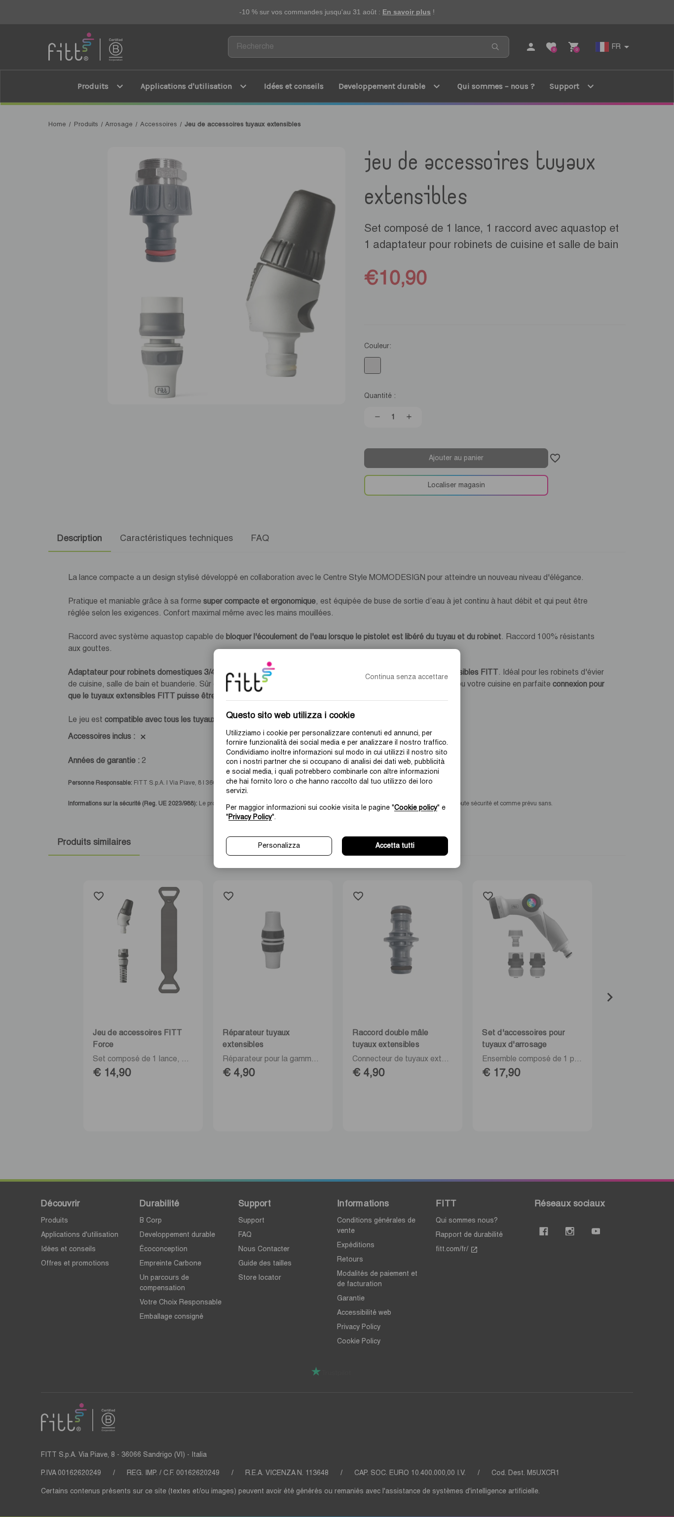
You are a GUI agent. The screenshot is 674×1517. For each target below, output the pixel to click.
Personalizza (279, 845)
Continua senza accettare (406, 677)
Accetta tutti (394, 845)
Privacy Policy (250, 817)
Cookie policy (415, 807)
